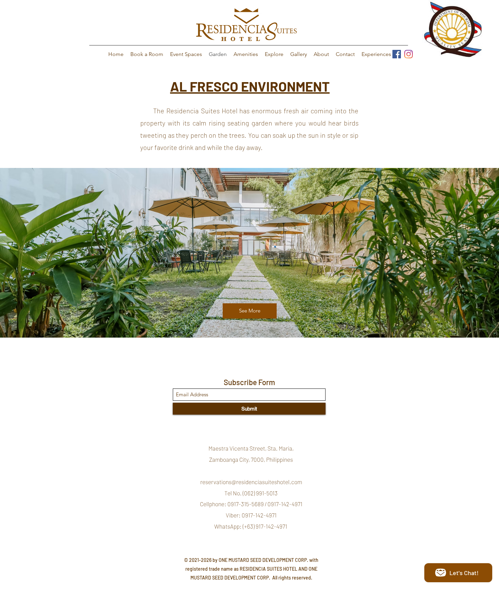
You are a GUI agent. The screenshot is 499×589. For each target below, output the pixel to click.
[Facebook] (396, 54)
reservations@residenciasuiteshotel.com (251, 481)
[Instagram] (408, 54)
